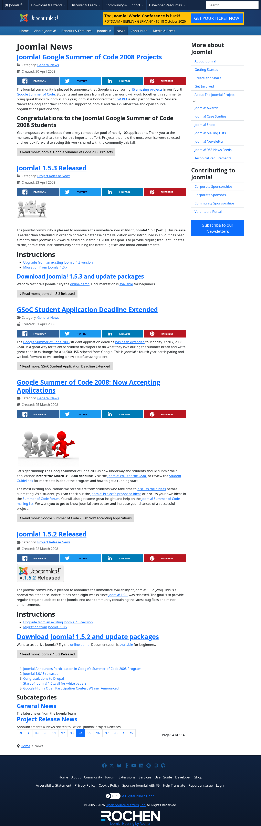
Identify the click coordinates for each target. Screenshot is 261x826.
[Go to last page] (131, 733)
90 (45, 733)
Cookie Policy (109, 785)
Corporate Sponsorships (213, 186)
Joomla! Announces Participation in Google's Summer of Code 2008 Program (82, 668)
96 (98, 733)
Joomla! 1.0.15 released (41, 673)
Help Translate (174, 785)
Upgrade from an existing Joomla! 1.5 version (58, 262)
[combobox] (232, 5)
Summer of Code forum (41, 498)
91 (54, 733)
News (121, 31)
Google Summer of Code (36, 94)
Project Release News (53, 176)
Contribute (139, 31)
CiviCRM (121, 99)
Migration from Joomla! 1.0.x (45, 267)
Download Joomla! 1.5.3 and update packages (80, 276)
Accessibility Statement (53, 785)
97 (107, 733)
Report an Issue (200, 785)
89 (37, 733)
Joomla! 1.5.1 (118, 595)
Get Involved (204, 86)
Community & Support (123, 5)
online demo (80, 284)
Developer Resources (166, 5)
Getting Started (206, 69)
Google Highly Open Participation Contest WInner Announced (71, 688)
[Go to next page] (123, 733)
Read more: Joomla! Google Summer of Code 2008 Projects (67, 152)
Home (24, 31)
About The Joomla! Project (214, 94)
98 (115, 733)
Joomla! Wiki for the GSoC (127, 476)
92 (63, 733)
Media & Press (164, 31)
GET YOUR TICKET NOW (216, 18)
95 (89, 733)
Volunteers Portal (208, 211)
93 (72, 733)
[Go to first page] (21, 733)
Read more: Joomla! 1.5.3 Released (48, 293)
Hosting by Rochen (130, 823)
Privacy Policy (85, 785)
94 (80, 733)
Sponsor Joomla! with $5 (141, 785)
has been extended (130, 342)
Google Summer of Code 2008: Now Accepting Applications (88, 386)
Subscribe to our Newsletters (217, 228)
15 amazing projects (147, 89)
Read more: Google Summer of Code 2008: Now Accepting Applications (76, 518)
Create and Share (208, 78)
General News (48, 65)
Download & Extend (47, 5)
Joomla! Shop (205, 124)
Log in (220, 785)
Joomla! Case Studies (210, 116)
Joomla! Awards (206, 108)
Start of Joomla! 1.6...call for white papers (54, 683)
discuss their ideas (151, 489)
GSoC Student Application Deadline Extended (87, 309)
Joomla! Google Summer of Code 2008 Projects (89, 56)
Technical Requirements (213, 158)
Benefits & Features (76, 31)
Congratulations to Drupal (43, 678)
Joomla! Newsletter (209, 141)
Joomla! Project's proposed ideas (116, 494)
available (126, 284)
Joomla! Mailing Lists (210, 133)
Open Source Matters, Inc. (126, 805)
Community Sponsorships (214, 203)
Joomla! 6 (104, 31)
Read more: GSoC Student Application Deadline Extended (65, 366)
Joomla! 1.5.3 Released (51, 167)
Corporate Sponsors (210, 195)
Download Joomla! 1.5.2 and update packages (88, 636)
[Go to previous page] (28, 733)
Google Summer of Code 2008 (46, 342)
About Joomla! (45, 31)
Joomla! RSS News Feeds (213, 150)
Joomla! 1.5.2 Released (51, 534)
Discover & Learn (84, 5)
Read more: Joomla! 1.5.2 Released (48, 654)
